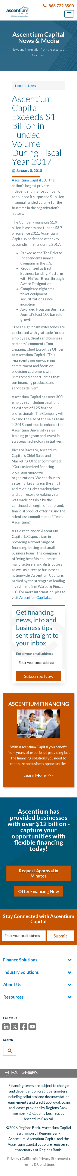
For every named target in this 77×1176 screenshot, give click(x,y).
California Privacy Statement (45, 1158)
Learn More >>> (38, 775)
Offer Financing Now (38, 891)
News (32, 86)
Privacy (13, 1158)
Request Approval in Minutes (38, 873)
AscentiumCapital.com (37, 597)
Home (19, 86)
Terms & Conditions (39, 1164)
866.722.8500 (61, 5)
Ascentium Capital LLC (29, 180)
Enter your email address (34, 653)
